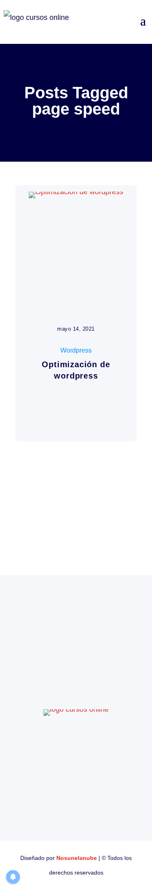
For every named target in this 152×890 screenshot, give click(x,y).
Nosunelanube (76, 858)
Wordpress (76, 350)
